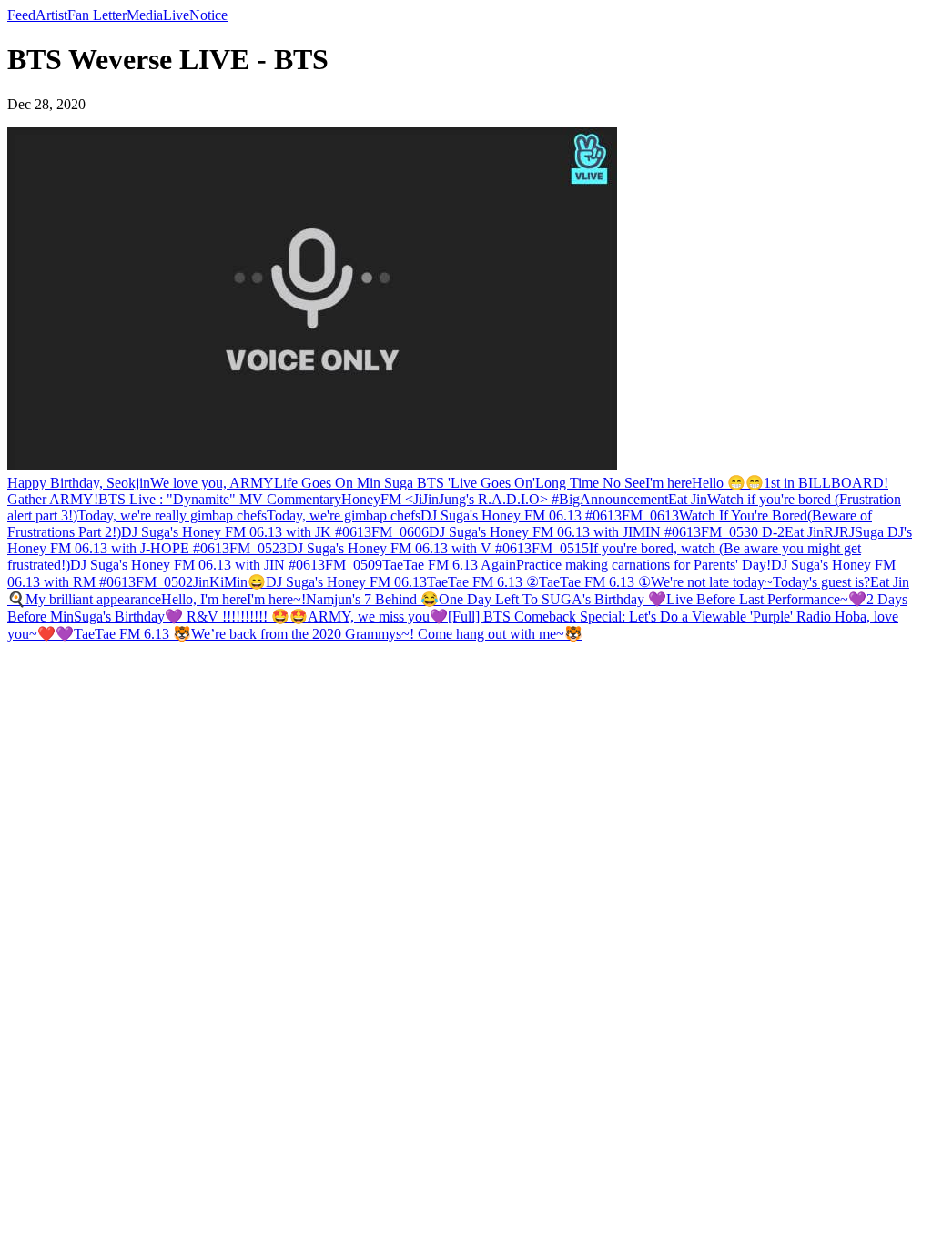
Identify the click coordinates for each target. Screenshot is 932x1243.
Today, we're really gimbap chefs (172, 515)
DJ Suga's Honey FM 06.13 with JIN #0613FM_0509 (226, 564)
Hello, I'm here (204, 599)
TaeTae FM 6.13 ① (595, 582)
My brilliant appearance (93, 599)
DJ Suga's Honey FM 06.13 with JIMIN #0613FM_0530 (595, 532)
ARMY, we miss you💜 (378, 616)
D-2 (773, 532)
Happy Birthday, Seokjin (78, 482)
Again (498, 564)
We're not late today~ (712, 582)
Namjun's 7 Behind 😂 (372, 599)
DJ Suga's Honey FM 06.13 (346, 582)
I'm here (668, 482)
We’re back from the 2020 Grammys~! (304, 634)
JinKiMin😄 (229, 582)
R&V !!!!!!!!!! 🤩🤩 (245, 616)
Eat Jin (687, 499)
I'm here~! (276, 599)
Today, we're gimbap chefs (343, 515)
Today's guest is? (821, 582)
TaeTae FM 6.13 (431, 564)
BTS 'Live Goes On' (476, 482)
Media (145, 15)
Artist (51, 15)
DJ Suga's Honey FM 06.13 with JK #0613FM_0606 (275, 532)
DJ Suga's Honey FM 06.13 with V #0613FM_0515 (438, 548)
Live (176, 15)
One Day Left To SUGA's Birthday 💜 (552, 599)
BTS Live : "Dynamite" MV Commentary (219, 499)
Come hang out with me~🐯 (500, 634)
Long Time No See (590, 482)
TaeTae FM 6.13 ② (483, 582)
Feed (21, 15)
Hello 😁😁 (728, 482)
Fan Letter (97, 15)
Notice (208, 15)
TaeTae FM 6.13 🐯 (132, 634)
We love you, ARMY (212, 482)
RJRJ (839, 532)
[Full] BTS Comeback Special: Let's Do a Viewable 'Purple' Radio (639, 616)
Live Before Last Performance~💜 (766, 599)
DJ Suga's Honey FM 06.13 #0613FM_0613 (549, 515)
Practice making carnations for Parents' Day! (643, 564)
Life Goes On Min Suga (345, 482)
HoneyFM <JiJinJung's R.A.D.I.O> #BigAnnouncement (504, 499)
